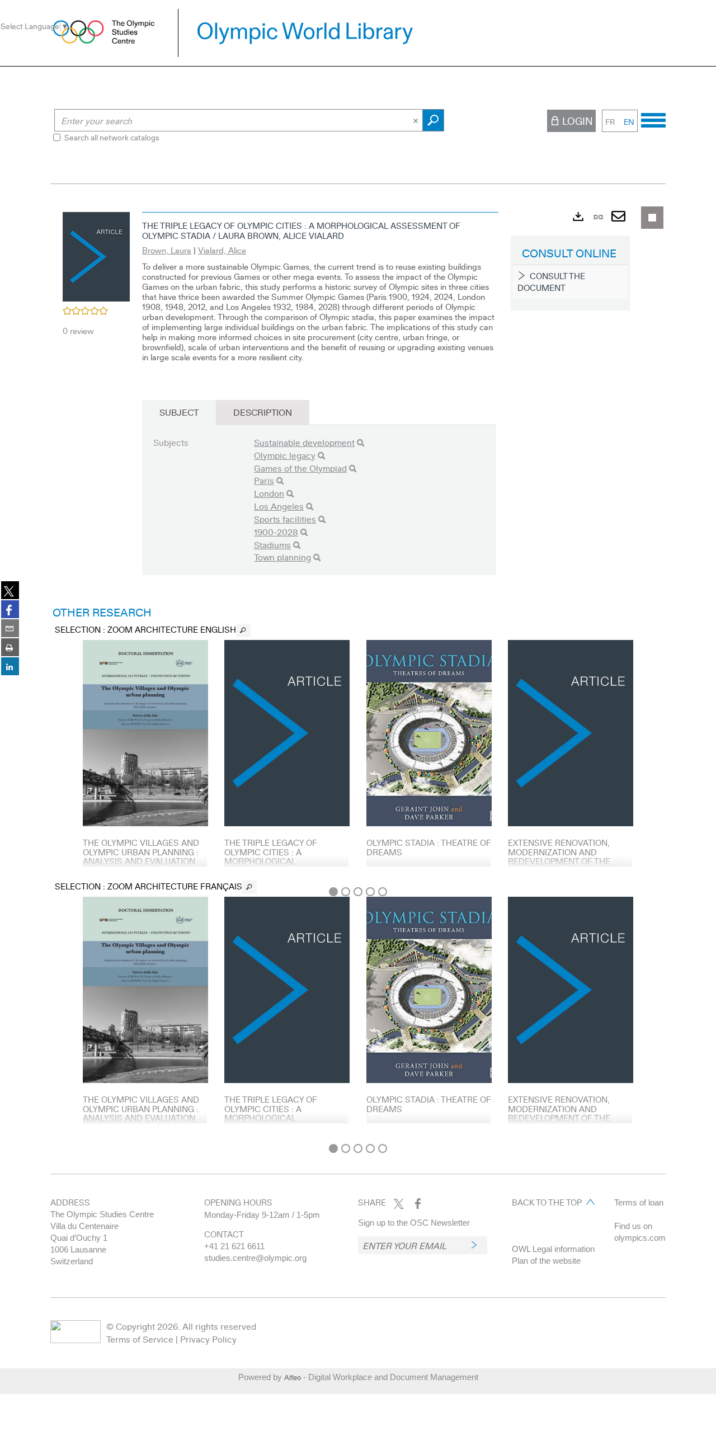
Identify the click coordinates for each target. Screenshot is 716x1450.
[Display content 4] (370, 891)
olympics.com (640, 1237)
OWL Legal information (553, 1249)
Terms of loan (638, 1202)
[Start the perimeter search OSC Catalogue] (433, 120)
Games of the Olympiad (300, 468)
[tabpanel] (358, 671)
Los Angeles (279, 506)
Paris (264, 480)
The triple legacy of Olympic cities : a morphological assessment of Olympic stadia (278, 861)
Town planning (282, 556)
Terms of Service (139, 1339)
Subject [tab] (179, 412)
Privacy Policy (208, 1339)
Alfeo (292, 1377)
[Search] (360, 442)
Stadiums (272, 544)
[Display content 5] (382, 891)
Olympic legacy (284, 455)
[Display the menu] (653, 119)
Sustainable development (304, 442)
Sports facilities (285, 518)
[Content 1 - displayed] (333, 891)
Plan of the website (546, 1260)
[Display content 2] (345, 891)
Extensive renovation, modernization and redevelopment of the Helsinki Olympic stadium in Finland (565, 861)
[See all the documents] (243, 630)
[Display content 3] (358, 891)
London (269, 493)
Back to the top (547, 1202)
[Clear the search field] (417, 120)
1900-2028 (276, 531)
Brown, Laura (166, 250)
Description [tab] (262, 412)
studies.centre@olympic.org (255, 1258)
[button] (96, 255)
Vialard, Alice (222, 250)
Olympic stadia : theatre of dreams (428, 847)
